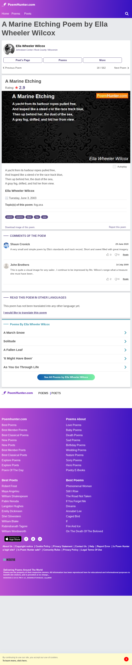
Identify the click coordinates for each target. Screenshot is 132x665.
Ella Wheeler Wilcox (30, 46)
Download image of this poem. (20, 227)
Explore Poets (10, 465)
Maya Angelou (10, 491)
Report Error (103, 546)
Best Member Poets (14, 450)
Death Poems (74, 435)
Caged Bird (73, 516)
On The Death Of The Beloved (84, 531)
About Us (7, 546)
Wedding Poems (76, 450)
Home (5, 13)
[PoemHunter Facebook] (26, 539)
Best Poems (9, 425)
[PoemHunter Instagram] (40, 539)
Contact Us (81, 546)
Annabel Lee (74, 511)
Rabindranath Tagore (15, 526)
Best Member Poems (14, 430)
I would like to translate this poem (25, 312)
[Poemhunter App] (12, 539)
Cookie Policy (43, 546)
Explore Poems (11, 460)
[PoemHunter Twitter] (33, 539)
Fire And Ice (73, 526)
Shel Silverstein (11, 516)
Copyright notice (24, 546)
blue (29, 217)
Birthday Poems (75, 445)
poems (19, 217)
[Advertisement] (51, 630)
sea (44, 217)
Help (91, 546)
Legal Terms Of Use (91, 550)
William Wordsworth (14, 531)
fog (37, 217)
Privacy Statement (62, 546)
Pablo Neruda (10, 501)
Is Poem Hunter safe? (29, 550)
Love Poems (73, 425)
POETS (56, 393)
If (66, 521)
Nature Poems (75, 455)
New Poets (8, 445)
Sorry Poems (74, 460)
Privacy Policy (70, 550)
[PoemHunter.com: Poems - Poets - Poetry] (18, 5)
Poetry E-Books (75, 470)
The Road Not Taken (78, 496)
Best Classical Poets (14, 455)
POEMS (43, 393)
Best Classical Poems (15, 435)
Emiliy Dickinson (12, 511)
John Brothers (19, 264)
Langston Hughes (12, 506)
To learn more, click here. (15, 661)
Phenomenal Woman (79, 486)
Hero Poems (73, 465)
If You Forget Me (76, 501)
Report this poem (117, 227)
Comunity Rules (51, 550)
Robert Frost (9, 486)
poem (9, 217)
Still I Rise (72, 491)
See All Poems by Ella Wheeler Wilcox (66, 377)
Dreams (71, 506)
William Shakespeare (15, 496)
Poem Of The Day (13, 470)
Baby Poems (74, 430)
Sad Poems (73, 440)
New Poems (9, 440)
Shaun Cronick (20, 244)
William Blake (10, 521)
